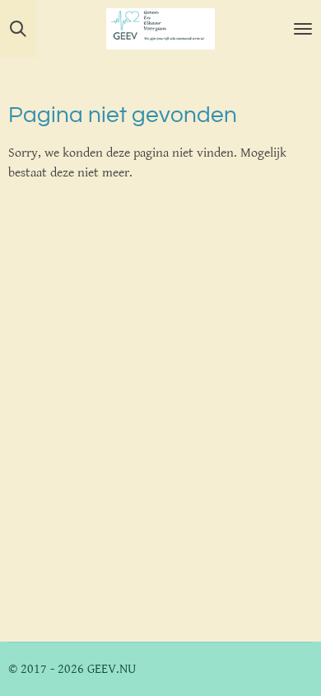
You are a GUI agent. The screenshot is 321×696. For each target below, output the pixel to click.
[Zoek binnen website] (18, 29)
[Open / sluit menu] (303, 29)
